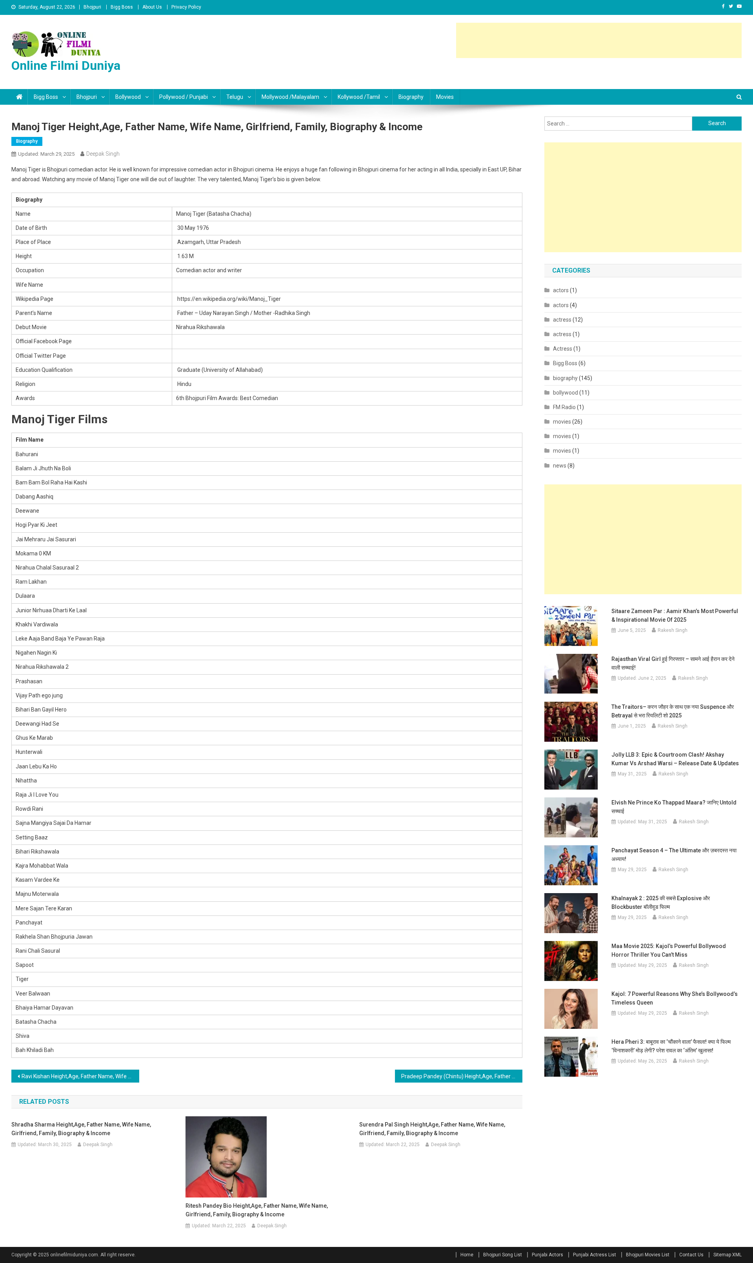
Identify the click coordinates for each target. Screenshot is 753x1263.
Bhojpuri (92, 7)
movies (445, 97)
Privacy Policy (186, 7)
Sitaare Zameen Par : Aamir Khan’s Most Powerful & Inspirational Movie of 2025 (674, 615)
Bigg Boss (122, 7)
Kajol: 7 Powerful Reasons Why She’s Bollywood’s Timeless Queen (674, 998)
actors (561, 290)
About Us (152, 7)
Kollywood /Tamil (359, 97)
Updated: (46, 154)
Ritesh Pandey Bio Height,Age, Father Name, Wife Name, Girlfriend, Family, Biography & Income (257, 1210)
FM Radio (564, 407)
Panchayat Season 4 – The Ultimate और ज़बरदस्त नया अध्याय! (674, 854)
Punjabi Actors (547, 1255)
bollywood (565, 392)
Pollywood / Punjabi (183, 97)
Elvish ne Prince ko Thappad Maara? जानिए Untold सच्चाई (674, 806)
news (559, 465)
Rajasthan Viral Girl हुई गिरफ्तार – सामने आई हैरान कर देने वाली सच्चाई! (673, 663)
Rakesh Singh (673, 630)
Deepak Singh (103, 154)
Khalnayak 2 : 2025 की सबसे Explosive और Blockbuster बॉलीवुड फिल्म (660, 902)
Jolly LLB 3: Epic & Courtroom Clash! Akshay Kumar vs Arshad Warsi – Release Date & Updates (675, 759)
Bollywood (128, 97)
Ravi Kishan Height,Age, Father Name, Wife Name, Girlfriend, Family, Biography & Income (80, 1076)
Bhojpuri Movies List (647, 1255)
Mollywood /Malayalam (290, 97)
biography (411, 97)
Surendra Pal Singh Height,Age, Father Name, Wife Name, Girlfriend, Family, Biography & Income (432, 1128)
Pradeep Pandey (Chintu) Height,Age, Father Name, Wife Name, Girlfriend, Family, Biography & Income (462, 1076)
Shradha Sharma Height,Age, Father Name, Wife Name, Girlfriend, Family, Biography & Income (81, 1128)
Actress (562, 349)
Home (466, 1255)
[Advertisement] (599, 40)
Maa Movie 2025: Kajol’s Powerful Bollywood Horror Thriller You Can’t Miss (668, 950)
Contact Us (691, 1255)
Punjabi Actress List (594, 1255)
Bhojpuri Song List (502, 1255)
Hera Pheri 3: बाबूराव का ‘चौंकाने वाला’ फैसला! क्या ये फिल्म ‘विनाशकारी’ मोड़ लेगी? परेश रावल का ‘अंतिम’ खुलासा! (671, 1046)
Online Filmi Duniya (65, 65)
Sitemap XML (727, 1255)
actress (562, 320)
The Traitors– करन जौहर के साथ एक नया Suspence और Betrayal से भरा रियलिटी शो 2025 (672, 711)
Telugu (234, 97)
